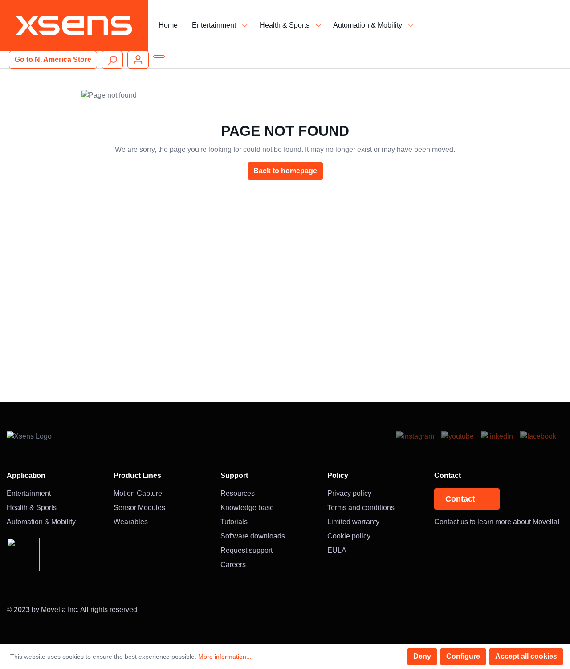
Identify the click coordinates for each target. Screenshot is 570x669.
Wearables (131, 522)
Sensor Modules (139, 507)
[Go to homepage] (74, 25)
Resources (237, 493)
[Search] (112, 60)
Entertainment (29, 493)
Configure (463, 656)
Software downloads (252, 536)
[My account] (138, 60)
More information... (225, 656)
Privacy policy (349, 493)
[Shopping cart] (159, 56)
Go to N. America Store (53, 59)
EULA (336, 550)
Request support (246, 550)
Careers (233, 564)
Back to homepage (285, 171)
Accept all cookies (526, 656)
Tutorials (234, 522)
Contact (460, 498)
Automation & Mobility (41, 522)
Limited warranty (353, 522)
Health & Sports (32, 507)
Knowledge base (247, 507)
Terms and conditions (361, 507)
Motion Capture (138, 493)
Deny (422, 656)
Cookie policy (348, 536)
